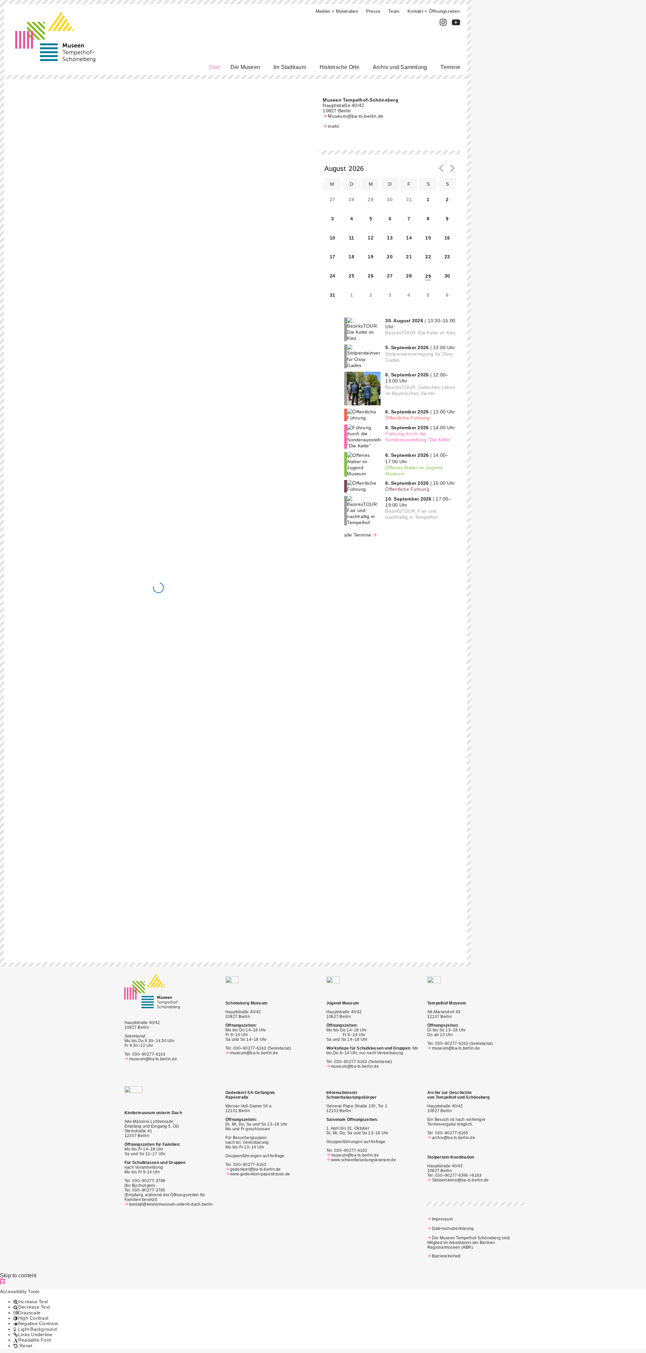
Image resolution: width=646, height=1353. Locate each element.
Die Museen (245, 67)
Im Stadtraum (290, 67)
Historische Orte (339, 67)
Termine (450, 67)
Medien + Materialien (337, 11)
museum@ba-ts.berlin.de (153, 1059)
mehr (333, 126)
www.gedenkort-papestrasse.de (260, 1174)
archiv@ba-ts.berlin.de (453, 1137)
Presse (373, 11)
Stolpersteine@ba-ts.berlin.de (460, 1180)
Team (393, 11)
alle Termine (357, 535)
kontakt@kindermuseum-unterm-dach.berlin (171, 1204)
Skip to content (18, 1275)
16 (447, 238)
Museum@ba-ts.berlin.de (355, 116)
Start (214, 67)
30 (447, 276)
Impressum (442, 1219)
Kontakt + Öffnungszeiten (433, 11)
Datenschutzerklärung (453, 1228)
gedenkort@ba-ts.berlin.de (255, 1169)
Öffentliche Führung (407, 417)
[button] (246, 67)
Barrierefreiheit (446, 1256)
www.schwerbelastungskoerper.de (363, 1160)
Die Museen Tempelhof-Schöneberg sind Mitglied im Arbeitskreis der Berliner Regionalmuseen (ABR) (468, 1243)
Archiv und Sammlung (400, 67)
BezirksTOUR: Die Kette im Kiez (420, 332)
